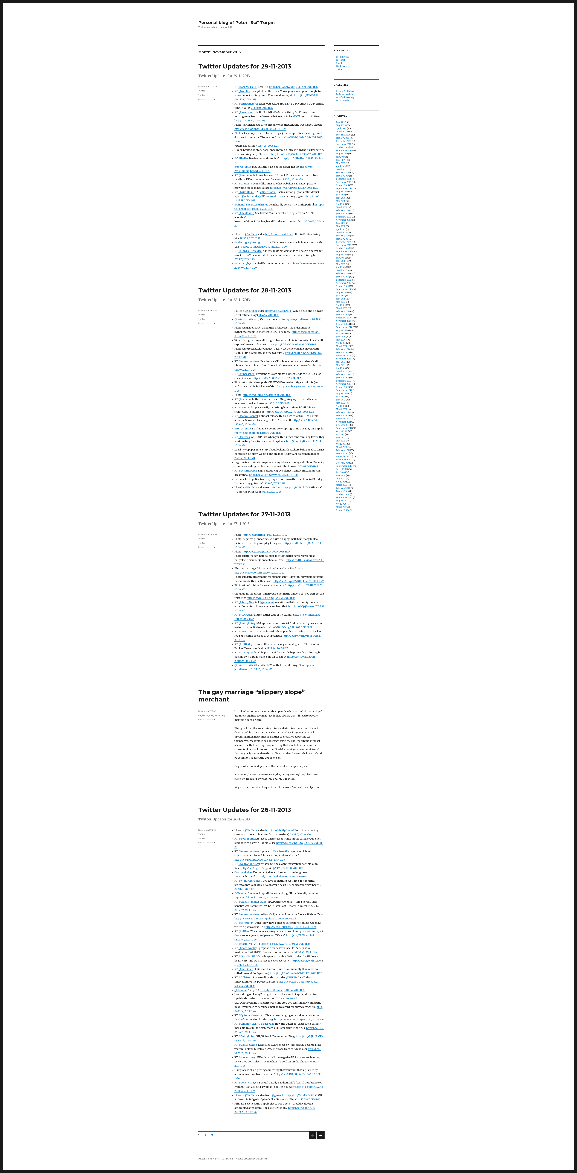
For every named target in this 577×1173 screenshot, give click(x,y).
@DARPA (243, 931)
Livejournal (341, 66)
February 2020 (343, 135)
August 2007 (342, 500)
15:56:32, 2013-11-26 (310, 1099)
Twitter (201, 91)
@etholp (277, 487)
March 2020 (342, 131)
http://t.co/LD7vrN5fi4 (282, 344)
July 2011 (340, 434)
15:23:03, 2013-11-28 (307, 466)
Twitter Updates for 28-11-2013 (244, 290)
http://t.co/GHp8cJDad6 (279, 926)
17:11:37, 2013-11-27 (244, 618)
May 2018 (340, 201)
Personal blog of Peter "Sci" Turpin (236, 22)
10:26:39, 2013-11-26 (245, 1053)
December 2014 (343, 317)
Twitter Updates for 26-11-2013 (244, 809)
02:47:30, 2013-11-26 (293, 868)
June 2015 (340, 299)
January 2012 (342, 415)
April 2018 (341, 204)
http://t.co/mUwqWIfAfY (248, 572)
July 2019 (340, 157)
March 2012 (341, 409)
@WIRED (291, 977)
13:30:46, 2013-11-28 (303, 411)
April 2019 (341, 166)
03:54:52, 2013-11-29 (312, 154)
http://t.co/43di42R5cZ (256, 394)
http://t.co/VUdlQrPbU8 (283, 187)
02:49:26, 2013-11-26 (266, 897)
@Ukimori (240, 893)
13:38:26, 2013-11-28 (270, 432)
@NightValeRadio (248, 880)
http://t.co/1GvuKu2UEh (301, 656)
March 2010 (341, 485)
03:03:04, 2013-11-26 (245, 939)
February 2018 (343, 210)
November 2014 (343, 321)
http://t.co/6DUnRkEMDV (290, 1074)
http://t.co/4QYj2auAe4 (301, 606)
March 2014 (341, 346)
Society (221, 715)
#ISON (296, 116)
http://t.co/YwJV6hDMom (297, 635)
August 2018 (342, 191)
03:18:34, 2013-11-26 (294, 990)
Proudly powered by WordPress (251, 1159)
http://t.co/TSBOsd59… (306, 420)
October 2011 (342, 425)
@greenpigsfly (247, 652)
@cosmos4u (245, 112)
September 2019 (344, 150)
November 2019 (343, 144)
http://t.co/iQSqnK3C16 (301, 1107)
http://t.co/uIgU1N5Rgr (254, 868)
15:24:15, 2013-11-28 (287, 474)
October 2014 (342, 324)
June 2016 (340, 261)
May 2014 (340, 340)
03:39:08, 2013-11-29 (274, 128)
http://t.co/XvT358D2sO (266, 378)
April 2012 (341, 406)
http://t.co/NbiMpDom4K (280, 830)
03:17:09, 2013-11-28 (245, 369)
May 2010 (340, 478)
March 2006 (342, 507)
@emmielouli (246, 175)
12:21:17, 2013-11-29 (308, 187)
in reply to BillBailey (292, 158)
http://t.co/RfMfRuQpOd (248, 128)
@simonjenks (246, 1023)
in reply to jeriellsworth (296, 319)
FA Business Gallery (346, 94)
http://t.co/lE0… (315, 1027)
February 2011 (343, 450)
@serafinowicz (247, 470)
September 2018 (344, 188)
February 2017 (343, 235)
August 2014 (342, 330)
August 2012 (342, 393)
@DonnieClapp (247, 407)
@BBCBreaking (247, 1044)
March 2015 (341, 308)
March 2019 (341, 169)
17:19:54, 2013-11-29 (250, 238)
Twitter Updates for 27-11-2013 (244, 514)
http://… (238, 120)
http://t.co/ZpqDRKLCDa (248, 859)
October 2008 (342, 494)
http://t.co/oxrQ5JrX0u (256, 551)
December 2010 (343, 456)
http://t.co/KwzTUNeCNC (249, 918)
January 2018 (342, 213)
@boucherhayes (248, 1082)
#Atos (262, 901)
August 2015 (342, 292)
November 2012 (343, 384)
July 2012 (340, 396)
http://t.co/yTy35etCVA (279, 411)
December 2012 (343, 381)
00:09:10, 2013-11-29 (307, 86)
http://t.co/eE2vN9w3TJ (278, 310)
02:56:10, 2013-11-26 (285, 918)
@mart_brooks (247, 947)
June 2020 (341, 122)
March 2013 (341, 371)
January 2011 (342, 453)
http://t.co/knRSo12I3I (307, 614)
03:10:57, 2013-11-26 (247, 964)
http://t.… (318, 365)
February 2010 (343, 488)
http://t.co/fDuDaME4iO (300, 559)
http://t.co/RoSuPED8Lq (288, 1019)
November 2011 (343, 422)
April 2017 (340, 229)
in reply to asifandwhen (270, 876)
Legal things (204, 715)
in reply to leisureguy (253, 246)
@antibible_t (245, 969)
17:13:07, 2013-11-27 (302, 627)
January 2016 (342, 276)
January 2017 (342, 239)
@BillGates (245, 977)
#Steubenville (281, 851)
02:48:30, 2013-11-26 (296, 876)
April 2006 (341, 504)
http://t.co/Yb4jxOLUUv (289, 842)
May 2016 (340, 264)
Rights (214, 715)
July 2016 (340, 258)
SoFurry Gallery (344, 100)
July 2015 (340, 295)
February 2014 (343, 349)
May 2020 (341, 125)
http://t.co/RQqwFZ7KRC (287, 581)
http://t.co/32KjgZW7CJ (274, 943)
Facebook (340, 60)
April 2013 (341, 368)
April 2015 (341, 305)
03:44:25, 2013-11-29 (268, 145)
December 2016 (343, 242)
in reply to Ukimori (271, 990)
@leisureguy (242, 242)
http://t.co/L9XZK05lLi (282, 86)
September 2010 (344, 466)
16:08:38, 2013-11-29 (262, 208)
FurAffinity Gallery (345, 97)
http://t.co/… (313, 196)
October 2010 (342, 463)
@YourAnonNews (248, 361)
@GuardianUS (246, 956)
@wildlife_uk (246, 191)
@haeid (242, 943)
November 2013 (343, 359)
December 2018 (343, 179)
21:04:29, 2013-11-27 (245, 660)
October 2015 (342, 286)
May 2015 (340, 302)
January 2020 (342, 138)
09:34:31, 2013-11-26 (245, 1032)
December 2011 (343, 418)
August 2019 (342, 153)
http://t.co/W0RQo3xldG (292, 137)
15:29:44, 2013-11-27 (273, 572)
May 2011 (340, 441)
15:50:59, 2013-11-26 (244, 1090)
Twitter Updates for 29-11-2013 (244, 66)
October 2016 (342, 248)
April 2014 (341, 343)
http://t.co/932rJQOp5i (291, 981)
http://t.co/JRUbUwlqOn (297, 543)
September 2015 (344, 289)
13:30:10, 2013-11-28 (278, 403)
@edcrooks (267, 1023)
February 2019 (343, 172)
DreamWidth (342, 57)
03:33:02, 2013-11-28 (291, 378)
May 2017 (340, 226)
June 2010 (340, 475)
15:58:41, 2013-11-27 (285, 597)
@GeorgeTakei (247, 86)
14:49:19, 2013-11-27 (277, 534)
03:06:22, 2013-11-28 (245, 336)
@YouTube (251, 234)
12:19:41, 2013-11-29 (260, 170)
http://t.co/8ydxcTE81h (300, 585)
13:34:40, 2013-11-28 (245, 424)
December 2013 (343, 355)
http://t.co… (314, 1048)
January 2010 (342, 491)
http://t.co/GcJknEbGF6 (309, 1036)
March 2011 (341, 447)
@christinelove (247, 103)
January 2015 (342, 314)
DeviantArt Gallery (345, 91)
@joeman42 (267, 602)
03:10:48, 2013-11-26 (306, 952)
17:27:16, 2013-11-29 (276, 246)
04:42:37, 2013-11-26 (313, 1019)
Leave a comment (207, 99)
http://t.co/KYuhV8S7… (307, 95)
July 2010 (340, 472)
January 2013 (342, 377)
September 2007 (344, 497)
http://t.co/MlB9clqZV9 (296, 487)
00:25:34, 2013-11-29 (245, 99)
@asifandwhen (243, 872)
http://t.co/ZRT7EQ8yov (263, 474)
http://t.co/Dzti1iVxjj (254, 534)
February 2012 (343, 412)
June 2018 (340, 198)
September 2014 (344, 327)
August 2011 (342, 431)
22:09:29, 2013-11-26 (245, 1112)
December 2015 (343, 280)
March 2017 (341, 232)
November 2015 (343, 283)
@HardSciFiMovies (250, 250)
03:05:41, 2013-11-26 (299, 943)
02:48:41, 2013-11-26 (245, 889)
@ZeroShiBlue (243, 166)
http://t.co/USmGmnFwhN (285, 973)
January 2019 (342, 176)
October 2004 (343, 510)
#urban (278, 196)
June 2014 (340, 336)
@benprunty (245, 922)
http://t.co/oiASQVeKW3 (291, 386)
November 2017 (343, 220)
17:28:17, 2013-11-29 (244, 259)
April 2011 (340, 444)
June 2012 (340, 400)
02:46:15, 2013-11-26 (274, 859)
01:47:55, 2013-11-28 (268, 314)
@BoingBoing (246, 623)
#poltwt (269, 918)
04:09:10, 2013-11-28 (280, 394)
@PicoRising (246, 213)
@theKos (243, 183)
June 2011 (340, 437)
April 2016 (341, 267)
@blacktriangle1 (248, 901)
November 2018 (343, 182)
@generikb (278, 1095)
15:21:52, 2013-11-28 (244, 457)
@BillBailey (241, 158)
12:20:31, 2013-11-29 (292, 179)
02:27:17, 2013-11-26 (300, 834)
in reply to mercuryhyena (308, 263)
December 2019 (343, 141)
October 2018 (342, 185)
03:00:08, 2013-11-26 (305, 926)
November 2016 (343, 245)
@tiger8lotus (268, 191)
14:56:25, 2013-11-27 (279, 551)
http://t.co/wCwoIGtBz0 (279, 234)
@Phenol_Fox (242, 204)
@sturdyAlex (246, 602)
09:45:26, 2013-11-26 (245, 1040)
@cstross (244, 436)
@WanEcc (244, 91)
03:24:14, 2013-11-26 (286, 998)
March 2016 (341, 270)
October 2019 (342, 147)
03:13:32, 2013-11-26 (311, 973)
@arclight (256, 242)
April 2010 (341, 482)
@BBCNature (266, 196)
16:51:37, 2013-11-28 (271, 491)
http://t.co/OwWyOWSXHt (286, 154)
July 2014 (340, 333)
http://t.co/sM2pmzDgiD (306, 331)
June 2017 (340, 223)
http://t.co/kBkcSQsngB (277, 627)
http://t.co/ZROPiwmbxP (300, 935)
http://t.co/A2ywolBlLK (305, 960)
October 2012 (342, 387)
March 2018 (341, 207)
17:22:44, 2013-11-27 (277, 648)
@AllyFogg (244, 614)
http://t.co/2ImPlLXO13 (309, 1086)
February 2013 (343, 374)
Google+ (340, 63)
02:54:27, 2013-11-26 (245, 910)
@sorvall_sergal (248, 415)
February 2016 (343, 273)
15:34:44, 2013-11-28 (274, 483)
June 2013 (340, 362)
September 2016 (344, 251)
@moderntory (246, 1057)
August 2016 (342, 254)
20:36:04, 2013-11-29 (245, 267)
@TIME (277, 868)
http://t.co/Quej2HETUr (260, 597)
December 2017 (343, 217)
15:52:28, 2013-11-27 (313, 581)
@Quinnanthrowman (251, 1015)
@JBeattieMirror (248, 631)
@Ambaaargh (246, 373)
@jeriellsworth (243, 319)
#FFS (319, 1006)
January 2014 (342, 352)
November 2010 (343, 459)
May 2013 (340, 365)
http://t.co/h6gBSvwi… (299, 441)
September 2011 (344, 428)
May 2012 (340, 403)
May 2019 (340, 163)
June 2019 (340, 160)
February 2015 (343, 311)
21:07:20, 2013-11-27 (261, 669)
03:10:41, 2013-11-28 (305, 344)
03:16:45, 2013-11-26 (244, 985)
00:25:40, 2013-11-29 (262, 107)
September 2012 (344, 390)
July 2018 (340, 194)
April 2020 (341, 128)
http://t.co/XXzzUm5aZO (300, 1095)
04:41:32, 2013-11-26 (245, 1011)
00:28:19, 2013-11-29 (255, 120)
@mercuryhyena (244, 263)
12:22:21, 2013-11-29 (244, 200)
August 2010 (342, 469)
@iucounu (244, 399)
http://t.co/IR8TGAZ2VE (299, 352)
